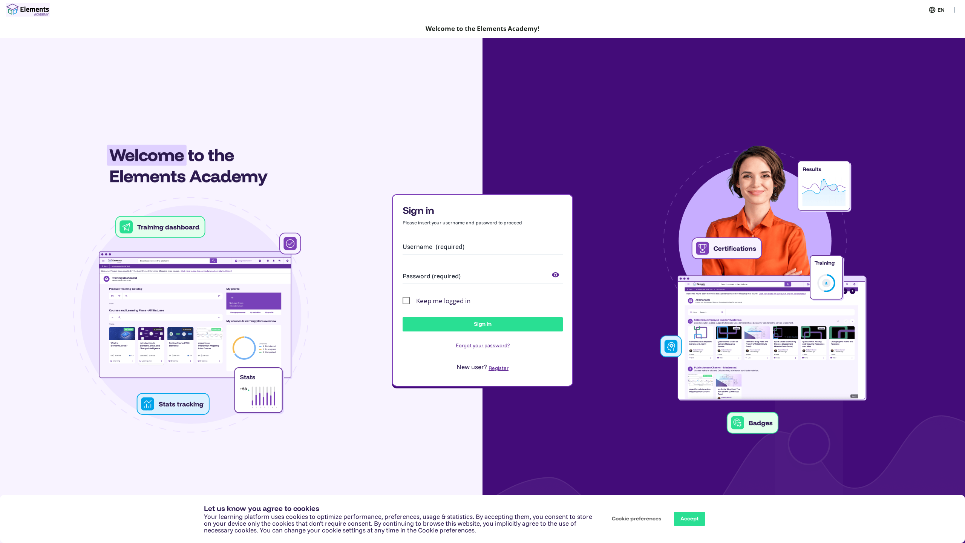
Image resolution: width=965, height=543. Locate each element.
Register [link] (499, 368)
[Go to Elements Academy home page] (28, 10)
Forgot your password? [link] (483, 345)
